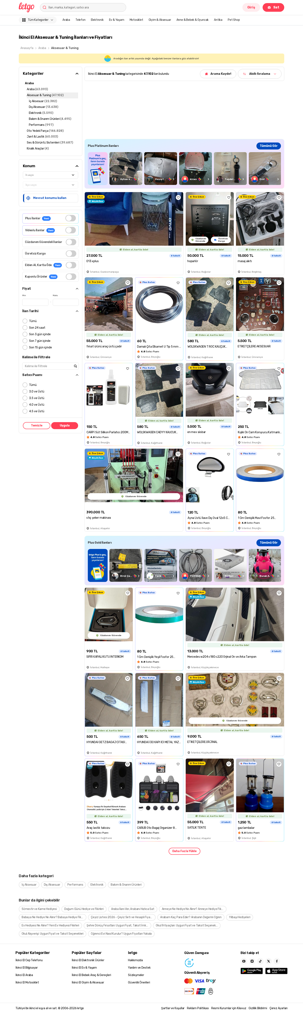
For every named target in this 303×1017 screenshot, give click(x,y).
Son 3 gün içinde (40, 334)
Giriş (251, 7)
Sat (276, 7)
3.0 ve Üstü (36, 391)
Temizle (36, 425)
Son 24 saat (37, 327)
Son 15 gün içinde (40, 347)
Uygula (65, 425)
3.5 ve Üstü (36, 398)
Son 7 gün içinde (39, 341)
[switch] (70, 218)
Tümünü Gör (269, 146)
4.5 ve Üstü (36, 411)
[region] (184, 168)
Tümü (33, 321)
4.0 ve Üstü (36, 404)
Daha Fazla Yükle (184, 851)
